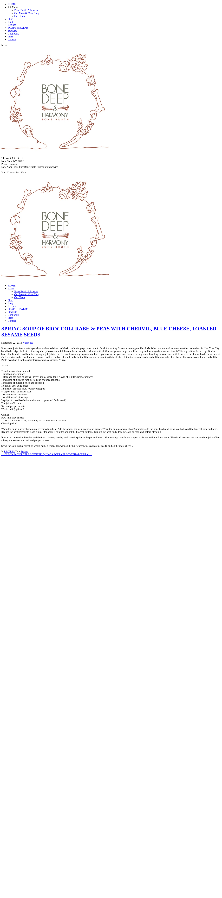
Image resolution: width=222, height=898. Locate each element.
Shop (10, 19)
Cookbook (13, 33)
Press (10, 36)
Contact (12, 39)
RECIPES (9, 451)
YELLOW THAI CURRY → (76, 454)
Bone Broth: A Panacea (26, 10)
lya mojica (28, 342)
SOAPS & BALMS (18, 27)
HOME (12, 4)
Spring (24, 451)
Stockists (12, 30)
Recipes (12, 24)
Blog (10, 22)
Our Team (19, 16)
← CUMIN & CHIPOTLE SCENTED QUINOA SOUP (31, 454)
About (15, 7)
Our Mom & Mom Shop (26, 13)
